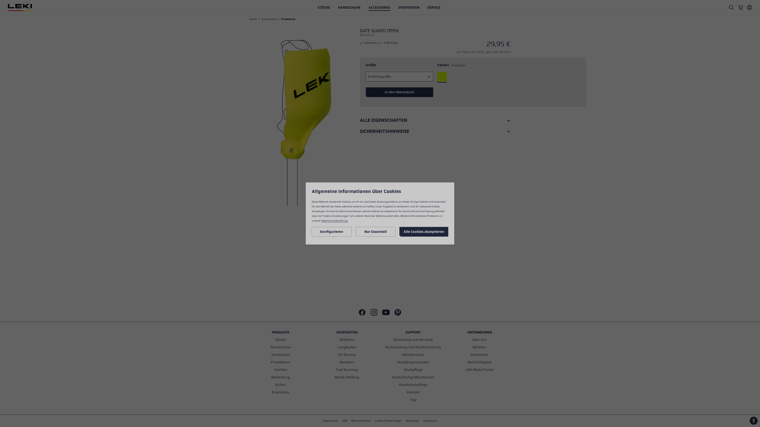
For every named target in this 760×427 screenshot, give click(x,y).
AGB (366, 240)
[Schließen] (413, 163)
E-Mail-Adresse (361, 212)
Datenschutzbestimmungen (389, 240)
